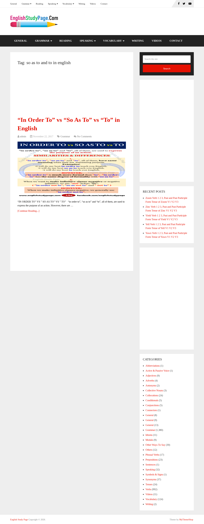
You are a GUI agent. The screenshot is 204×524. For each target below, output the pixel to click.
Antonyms (151, 385)
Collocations (152, 395)
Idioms (149, 435)
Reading (39, 4)
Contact (104, 4)
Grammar (25, 4)
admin (23, 136)
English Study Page (19, 519)
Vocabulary (67, 4)
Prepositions (152, 459)
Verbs (148, 489)
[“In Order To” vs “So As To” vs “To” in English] (72, 169)
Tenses (149, 484)
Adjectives (151, 375)
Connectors (151, 410)
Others (149, 449)
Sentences (151, 464)
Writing (82, 4)
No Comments (84, 136)
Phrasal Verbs (152, 454)
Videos (93, 4)
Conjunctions (152, 405)
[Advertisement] (72, 92)
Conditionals (152, 400)
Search (166, 68)
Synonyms (151, 479)
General (13, 4)
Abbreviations (153, 365)
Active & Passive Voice (157, 370)
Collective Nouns (154, 390)
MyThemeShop (186, 519)
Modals (149, 440)
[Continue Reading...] (28, 211)
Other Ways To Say (155, 444)
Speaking (52, 4)
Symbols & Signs (154, 474)
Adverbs (150, 380)
